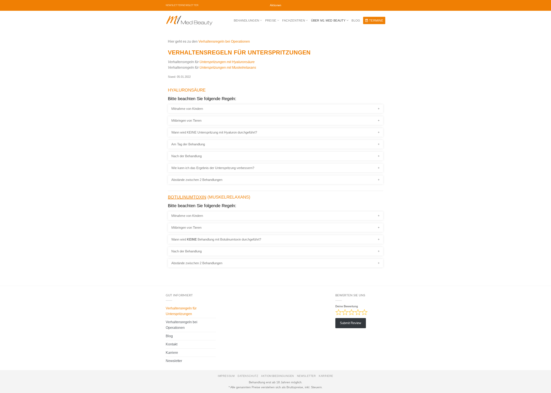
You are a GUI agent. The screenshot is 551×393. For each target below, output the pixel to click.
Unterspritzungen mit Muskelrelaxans (228, 67)
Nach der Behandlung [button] (186, 156)
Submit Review (350, 323)
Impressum (226, 375)
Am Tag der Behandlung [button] (188, 144)
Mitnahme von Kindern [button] (187, 108)
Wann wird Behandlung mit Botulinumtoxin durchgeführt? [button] (216, 239)
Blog (355, 20)
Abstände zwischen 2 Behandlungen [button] (196, 180)
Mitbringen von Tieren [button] (186, 120)
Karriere (172, 352)
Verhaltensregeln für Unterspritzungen (181, 311)
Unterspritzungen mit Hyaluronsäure (227, 62)
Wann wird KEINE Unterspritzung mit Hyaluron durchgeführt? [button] (214, 132)
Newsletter (174, 361)
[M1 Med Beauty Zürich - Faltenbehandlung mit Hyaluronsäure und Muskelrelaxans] (189, 20)
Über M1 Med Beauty (328, 20)
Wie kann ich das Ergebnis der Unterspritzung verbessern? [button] (212, 168)
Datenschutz (248, 375)
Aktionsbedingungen (277, 375)
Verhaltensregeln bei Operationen (224, 41)
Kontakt (171, 344)
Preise (270, 20)
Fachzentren (293, 20)
